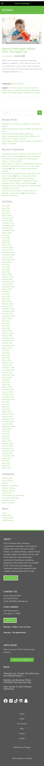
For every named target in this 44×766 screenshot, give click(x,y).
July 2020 (6, 380)
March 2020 (7, 387)
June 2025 (6, 237)
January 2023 (7, 306)
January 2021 (7, 365)
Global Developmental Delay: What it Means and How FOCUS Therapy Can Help (20, 137)
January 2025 (7, 250)
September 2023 (8, 286)
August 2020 (7, 377)
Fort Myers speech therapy (18, 88)
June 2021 (6, 353)
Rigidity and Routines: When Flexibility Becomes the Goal (22, 130)
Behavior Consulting (9, 485)
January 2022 (7, 335)
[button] (22, 660)
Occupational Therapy (10, 498)
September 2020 (8, 375)
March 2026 (7, 215)
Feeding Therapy (8, 490)
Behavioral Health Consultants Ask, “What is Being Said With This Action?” (21, 187)
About (22, 718)
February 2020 (8, 389)
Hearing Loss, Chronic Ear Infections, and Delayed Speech (21, 125)
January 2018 (7, 446)
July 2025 (5, 235)
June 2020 (6, 382)
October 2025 (7, 228)
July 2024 (6, 264)
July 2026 (5, 205)
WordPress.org (7, 520)
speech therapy (24, 92)
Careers (22, 733)
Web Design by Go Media (22, 758)
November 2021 (8, 340)
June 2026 (6, 208)
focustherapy (7, 56)
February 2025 (7, 247)
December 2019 (8, 394)
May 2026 (6, 210)
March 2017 (6, 468)
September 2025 (8, 230)
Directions (10, 620)
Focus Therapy (22, 3)
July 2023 (5, 291)
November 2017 (8, 451)
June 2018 (6, 433)
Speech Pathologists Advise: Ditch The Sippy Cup (19, 50)
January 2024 (7, 279)
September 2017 (8, 455)
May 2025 (6, 240)
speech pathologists (9, 92)
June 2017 (6, 460)
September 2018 (8, 426)
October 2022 (7, 313)
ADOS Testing (7, 480)
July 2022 (5, 321)
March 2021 (6, 360)
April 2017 (6, 465)
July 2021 (5, 350)
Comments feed (8, 518)
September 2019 (8, 399)
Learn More (10, 578)
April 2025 (6, 242)
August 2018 (7, 429)
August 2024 (7, 262)
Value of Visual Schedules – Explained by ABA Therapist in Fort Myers (19, 177)
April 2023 (6, 299)
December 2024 (8, 252)
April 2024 (6, 272)
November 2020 (8, 370)
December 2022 (8, 308)
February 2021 (7, 362)
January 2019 (7, 416)
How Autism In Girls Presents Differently (17, 133)
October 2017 (7, 453)
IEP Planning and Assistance (13, 495)
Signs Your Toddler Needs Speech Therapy (19, 169)
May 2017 (6, 463)
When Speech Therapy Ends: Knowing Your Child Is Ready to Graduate (22, 142)
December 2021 (8, 338)
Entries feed (6, 515)
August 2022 (7, 318)
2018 (23, 56)
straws (37, 92)
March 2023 (7, 301)
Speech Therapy (18, 83)
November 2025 (8, 225)
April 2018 (6, 438)
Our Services (22, 723)
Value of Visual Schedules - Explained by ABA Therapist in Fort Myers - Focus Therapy (19, 182)
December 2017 (8, 448)
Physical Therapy (8, 500)
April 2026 (6, 213)
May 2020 (6, 384)
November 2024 (8, 254)
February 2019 (7, 414)
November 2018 (8, 421)
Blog (22, 728)
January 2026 (7, 220)
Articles (5, 483)
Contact (22, 738)
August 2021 (7, 348)
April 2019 (6, 409)
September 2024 (8, 259)
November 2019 (8, 397)
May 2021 (6, 355)
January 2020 (7, 392)
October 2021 (7, 343)
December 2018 (8, 419)
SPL (32, 92)
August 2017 (6, 458)
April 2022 (6, 328)
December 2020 (8, 367)
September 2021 (8, 345)
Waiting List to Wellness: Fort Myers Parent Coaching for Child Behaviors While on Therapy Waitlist (21, 159)
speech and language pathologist (27, 90)
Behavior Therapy (9, 488)
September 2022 (8, 316)
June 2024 (6, 267)
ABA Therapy (7, 478)
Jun (16, 56)
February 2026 (7, 218)
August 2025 (7, 232)
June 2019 (6, 404)
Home (22, 714)
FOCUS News (7, 493)
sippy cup (10, 90)
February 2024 (8, 277)
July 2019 (5, 402)
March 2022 (7, 330)
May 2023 (6, 296)
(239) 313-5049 (15, 595)
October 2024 (7, 257)
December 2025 (8, 223)
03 (19, 56)
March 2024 (7, 274)
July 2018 (5, 431)
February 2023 (7, 304)
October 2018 (7, 424)
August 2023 (7, 289)
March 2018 (6, 441)
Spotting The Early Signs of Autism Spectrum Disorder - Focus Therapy (19, 191)
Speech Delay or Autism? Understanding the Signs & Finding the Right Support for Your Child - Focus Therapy (22, 166)
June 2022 (6, 323)
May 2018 (6, 436)
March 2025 (7, 245)
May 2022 (6, 326)
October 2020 (7, 372)
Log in (4, 513)
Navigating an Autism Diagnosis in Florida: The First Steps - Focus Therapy (22, 155)
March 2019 (6, 411)
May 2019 (6, 406)
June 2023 (6, 294)
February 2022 (7, 333)
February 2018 (7, 443)
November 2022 (8, 311)
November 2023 (8, 281)
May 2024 (6, 269)
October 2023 (7, 284)
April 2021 (6, 357)
